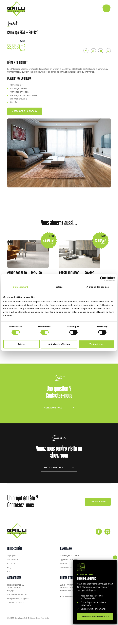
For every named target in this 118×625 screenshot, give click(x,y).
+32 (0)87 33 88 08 (17, 595)
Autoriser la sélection (59, 344)
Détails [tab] (59, 287)
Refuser (21, 344)
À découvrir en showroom (24, 111)
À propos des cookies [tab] (97, 287)
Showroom (12, 560)
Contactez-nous (98, 502)
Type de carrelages (69, 560)
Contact (11, 564)
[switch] (44, 332)
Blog (9, 568)
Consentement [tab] (20, 287)
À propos (11, 556)
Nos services (66, 568)
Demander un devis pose (95, 616)
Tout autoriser (97, 344)
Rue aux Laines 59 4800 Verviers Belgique (15, 588)
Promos (63, 564)
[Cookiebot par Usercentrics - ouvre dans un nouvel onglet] (102, 278)
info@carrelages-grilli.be (18, 599)
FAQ (9, 572)
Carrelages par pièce (69, 556)
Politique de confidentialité (38, 618)
